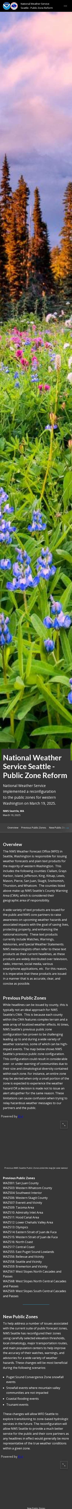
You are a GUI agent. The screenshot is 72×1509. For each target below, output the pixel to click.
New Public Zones (59, 827)
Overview (12, 827)
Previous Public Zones (33, 827)
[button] (36, 1140)
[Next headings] (67, 827)
